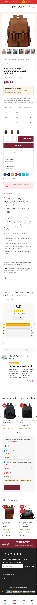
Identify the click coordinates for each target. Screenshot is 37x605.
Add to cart (25, 139)
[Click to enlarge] (5, 44)
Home (5, 59)
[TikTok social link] (20, 554)
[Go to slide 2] (19, 432)
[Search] (30, 7)
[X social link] (8, 174)
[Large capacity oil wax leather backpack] (10, 512)
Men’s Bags (12, 59)
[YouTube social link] (11, 554)
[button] (4, 31)
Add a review (18, 318)
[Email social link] (12, 174)
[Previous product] (4, 63)
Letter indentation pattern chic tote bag (27, 523)
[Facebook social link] (5, 174)
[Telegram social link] (27, 174)
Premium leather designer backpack (24, 421)
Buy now (18, 145)
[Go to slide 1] (17, 432)
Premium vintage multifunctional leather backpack (7, 422)
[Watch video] (5, 38)
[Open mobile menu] (3, 7)
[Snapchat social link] (17, 554)
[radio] (5, 132)
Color (5, 128)
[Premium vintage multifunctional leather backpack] (10, 411)
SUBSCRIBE (29, 566)
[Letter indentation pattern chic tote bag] (27, 512)
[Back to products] (7, 63)
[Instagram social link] (8, 554)
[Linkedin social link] (19, 174)
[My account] (34, 7)
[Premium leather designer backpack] (27, 411)
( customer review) (17, 78)
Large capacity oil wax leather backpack (8, 523)
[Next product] (9, 63)
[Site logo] (18, 6)
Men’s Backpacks (23, 59)
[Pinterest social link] (16, 174)
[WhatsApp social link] (23, 174)
